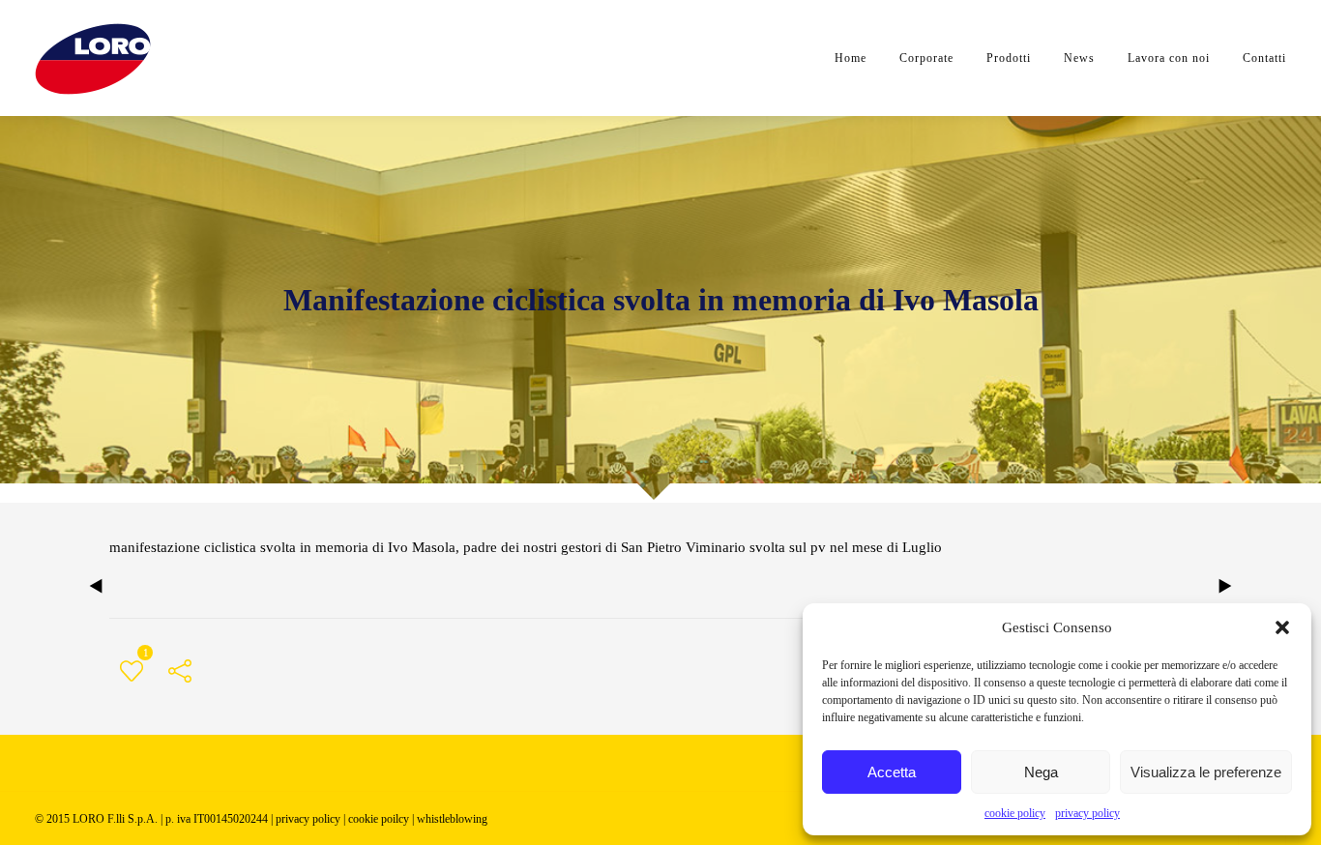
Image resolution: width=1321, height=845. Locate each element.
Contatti (1264, 58)
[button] (1282, 627)
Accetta (891, 772)
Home (850, 58)
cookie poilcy (378, 819)
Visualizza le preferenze (1205, 772)
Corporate (926, 58)
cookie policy (1014, 813)
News (1079, 58)
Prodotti (1008, 58)
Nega (1041, 772)
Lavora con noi (1169, 58)
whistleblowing (452, 819)
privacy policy (1087, 813)
